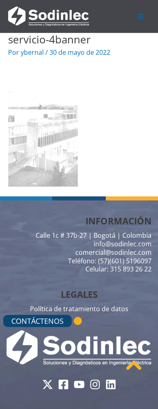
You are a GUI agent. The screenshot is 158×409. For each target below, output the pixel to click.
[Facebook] (63, 384)
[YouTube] (79, 384)
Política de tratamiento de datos (79, 308)
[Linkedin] (110, 384)
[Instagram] (95, 384)
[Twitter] (47, 384)
